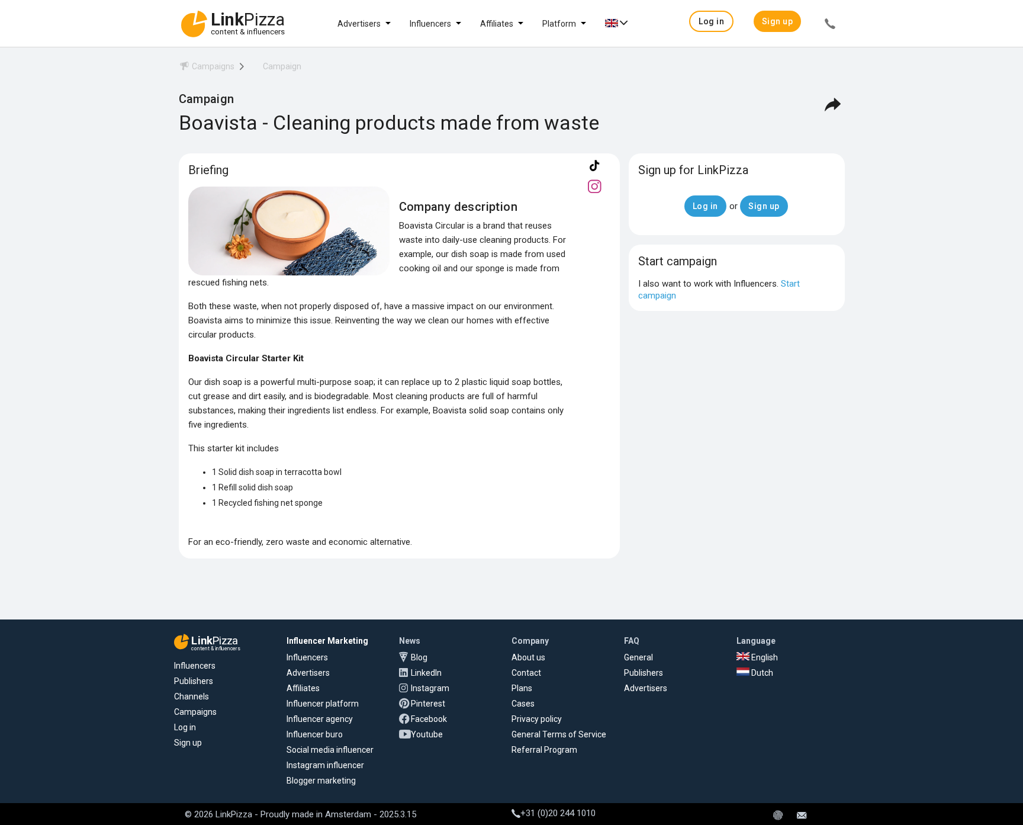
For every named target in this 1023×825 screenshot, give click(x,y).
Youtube (427, 734)
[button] (711, 21)
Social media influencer (330, 750)
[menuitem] (206, 68)
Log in (185, 727)
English (763, 657)
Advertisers (359, 23)
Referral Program (544, 750)
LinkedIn (426, 673)
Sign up (188, 742)
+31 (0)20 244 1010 (558, 813)
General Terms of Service (558, 734)
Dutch (761, 673)
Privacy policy (536, 719)
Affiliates (496, 23)
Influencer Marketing (327, 641)
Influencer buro (315, 734)
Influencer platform (323, 703)
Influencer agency (320, 719)
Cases (523, 703)
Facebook (429, 719)
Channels (191, 696)
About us (528, 657)
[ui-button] (830, 25)
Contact (526, 673)
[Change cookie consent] (778, 816)
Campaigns (195, 712)
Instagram (430, 688)
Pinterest (428, 703)
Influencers (430, 23)
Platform (559, 23)
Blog (419, 657)
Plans (521, 688)
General (638, 657)
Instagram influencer (325, 765)
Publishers (193, 681)
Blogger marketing (321, 780)
